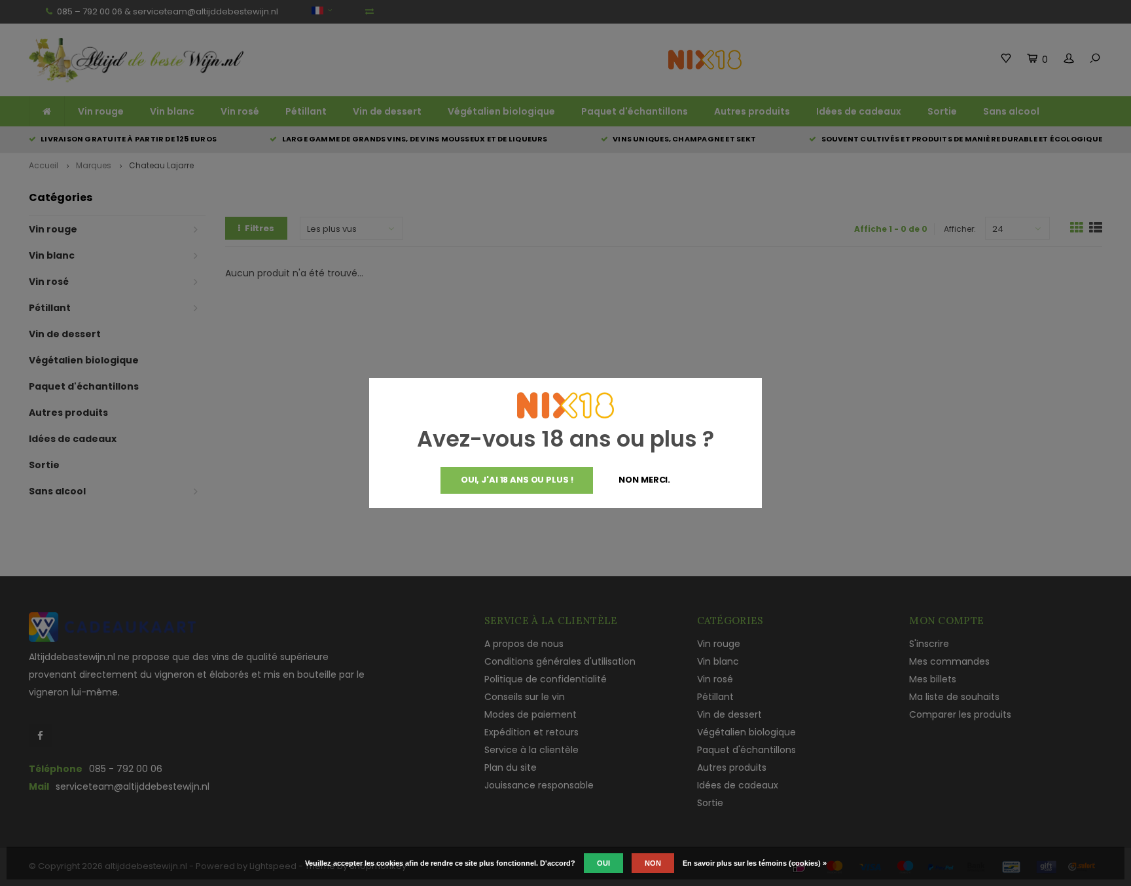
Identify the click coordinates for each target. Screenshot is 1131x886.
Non (653, 863)
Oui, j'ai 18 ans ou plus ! (517, 479)
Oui (603, 863)
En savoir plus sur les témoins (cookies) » (755, 863)
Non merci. (644, 479)
